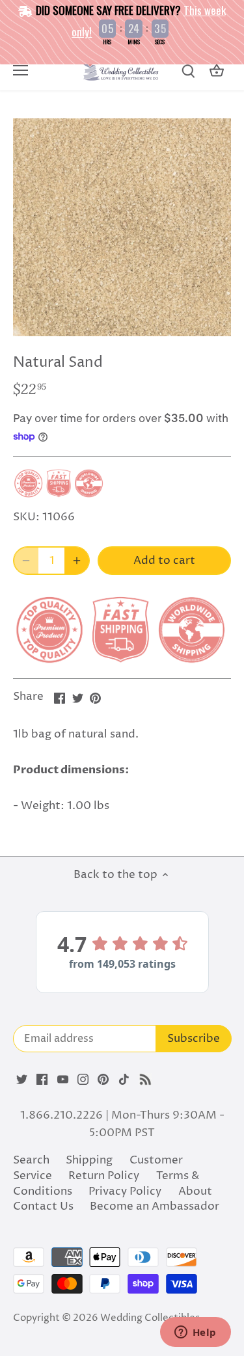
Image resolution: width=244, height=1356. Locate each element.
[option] (122, 227)
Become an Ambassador (154, 1206)
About (195, 1191)
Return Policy (103, 1176)
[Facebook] (41, 1079)
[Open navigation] (20, 70)
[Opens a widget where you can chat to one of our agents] (195, 1333)
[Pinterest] (103, 1079)
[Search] (188, 71)
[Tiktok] (123, 1079)
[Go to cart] (216, 71)
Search (31, 1160)
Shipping (89, 1160)
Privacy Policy (124, 1191)
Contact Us (43, 1206)
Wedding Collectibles (150, 1318)
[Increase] (76, 560)
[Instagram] (82, 1079)
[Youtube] (62, 1079)
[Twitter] (21, 1079)
